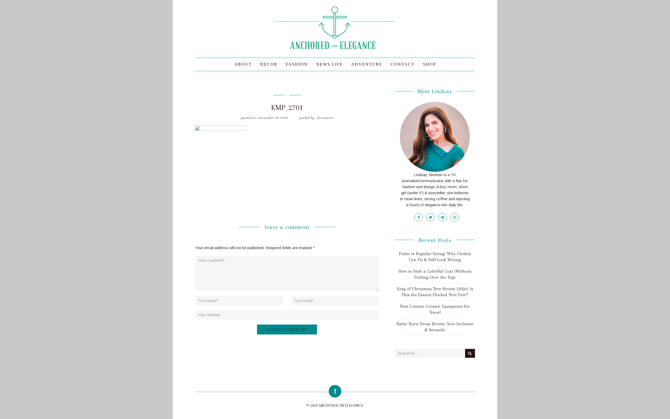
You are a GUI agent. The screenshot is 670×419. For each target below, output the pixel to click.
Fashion (297, 64)
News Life (329, 64)
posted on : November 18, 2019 (264, 117)
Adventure (366, 64)
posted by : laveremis (316, 117)
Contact (403, 64)
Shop (429, 64)
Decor (268, 64)
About (243, 64)
